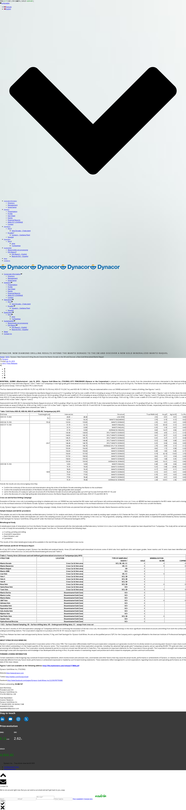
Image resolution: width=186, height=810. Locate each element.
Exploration (7, 239)
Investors (6, 209)
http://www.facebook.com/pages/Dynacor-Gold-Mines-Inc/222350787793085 (35, 680)
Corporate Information (10, 201)
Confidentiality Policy (11, 767)
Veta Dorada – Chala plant (21, 231)
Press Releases (11, 363)
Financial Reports (14, 220)
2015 (7, 357)
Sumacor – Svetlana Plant (21, 235)
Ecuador (11, 233)
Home (2, 357)
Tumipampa (16, 246)
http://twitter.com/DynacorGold (17, 677)
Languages (5, 3)
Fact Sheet (11, 216)
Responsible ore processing (18, 250)
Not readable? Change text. (83, 799)
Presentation (12, 211)
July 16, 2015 (10, 361)
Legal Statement (10, 769)
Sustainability (8, 248)
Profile (10, 214)
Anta (13, 243)
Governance (12, 207)
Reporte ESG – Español (20, 256)
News (5, 258)
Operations (7, 226)
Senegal (11, 237)
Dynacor (5, 359)
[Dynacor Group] (60, 270)
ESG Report (12, 252)
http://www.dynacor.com (15, 673)
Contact (10, 224)
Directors (11, 203)
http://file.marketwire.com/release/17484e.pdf (61, 666)
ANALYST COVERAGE (15, 222)
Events (10, 218)
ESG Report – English (19, 254)
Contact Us (7, 261)
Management (13, 205)
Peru (9, 229)
